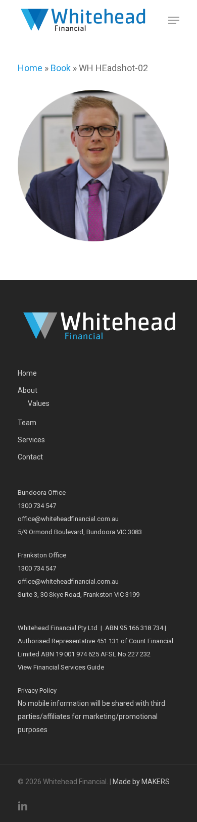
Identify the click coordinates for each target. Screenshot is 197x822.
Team (27, 423)
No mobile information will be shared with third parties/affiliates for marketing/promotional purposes (91, 716)
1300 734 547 (37, 505)
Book (61, 68)
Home (30, 68)
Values (39, 403)
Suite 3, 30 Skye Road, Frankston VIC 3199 (78, 594)
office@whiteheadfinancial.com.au (68, 519)
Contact (30, 457)
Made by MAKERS (141, 782)
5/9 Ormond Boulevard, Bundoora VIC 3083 (80, 532)
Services (31, 440)
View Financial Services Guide (61, 667)
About (27, 390)
